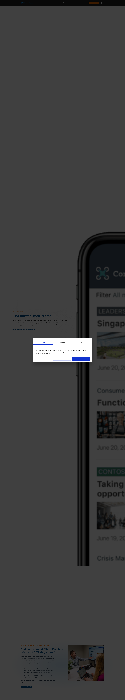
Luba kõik (81, 358)
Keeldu (62, 358)
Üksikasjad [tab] (62, 342)
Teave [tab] (82, 342)
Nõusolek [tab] (43, 342)
